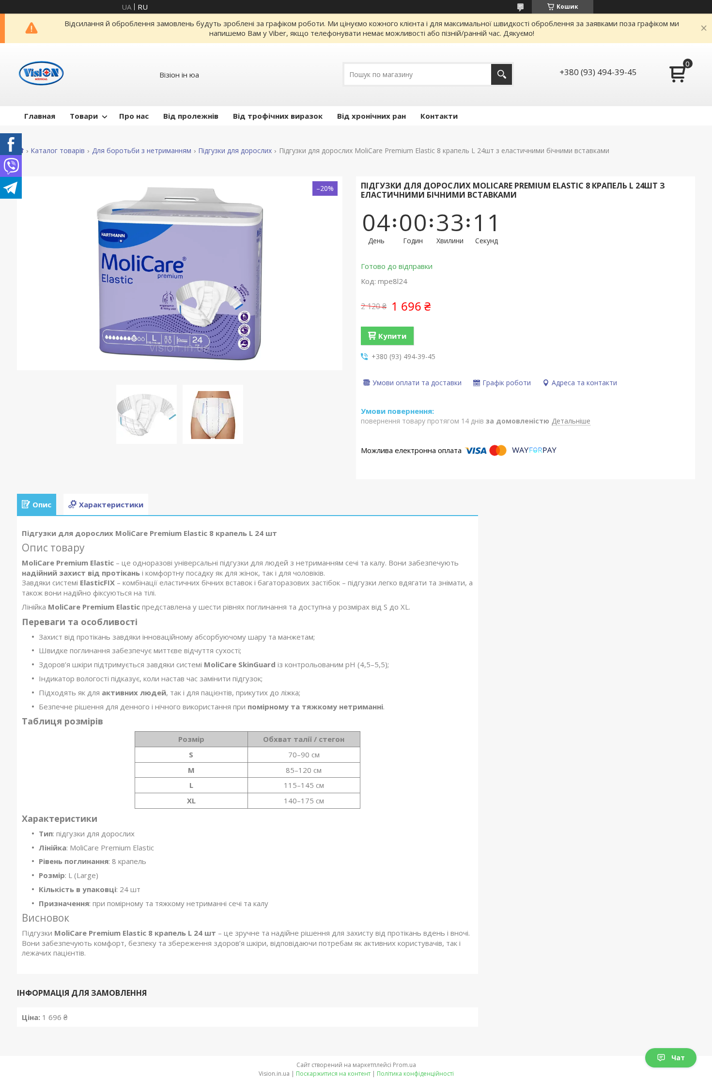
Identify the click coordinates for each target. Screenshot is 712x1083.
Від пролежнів (190, 116)
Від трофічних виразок (278, 116)
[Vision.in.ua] (41, 74)
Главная (39, 116)
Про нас (134, 116)
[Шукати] (501, 74)
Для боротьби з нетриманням (141, 150)
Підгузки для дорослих (235, 150)
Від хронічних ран (371, 116)
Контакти (439, 116)
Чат (678, 1057)
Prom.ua (404, 1065)
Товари (84, 116)
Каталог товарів (58, 150)
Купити (392, 336)
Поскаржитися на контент (333, 1073)
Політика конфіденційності (415, 1073)
